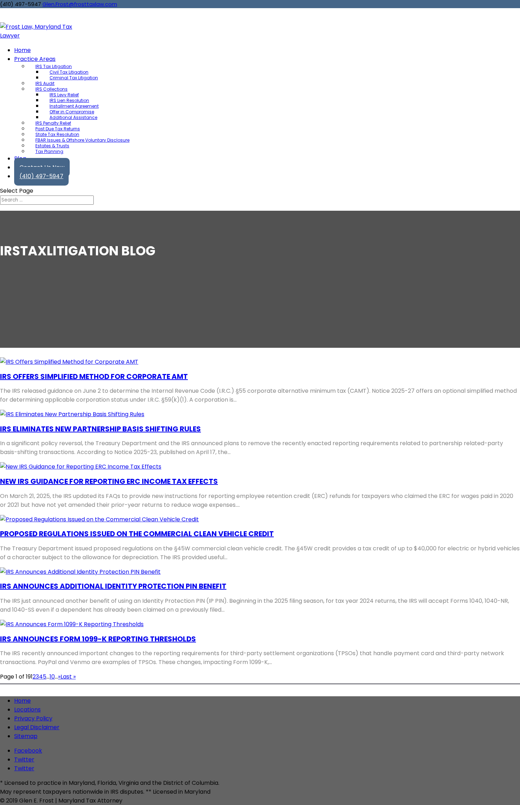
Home (22, 701)
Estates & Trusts (52, 146)
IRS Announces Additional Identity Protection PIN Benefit (113, 586)
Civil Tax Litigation (69, 72)
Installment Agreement (74, 106)
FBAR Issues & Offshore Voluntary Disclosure (82, 140)
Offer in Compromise (72, 112)
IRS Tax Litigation (53, 66)
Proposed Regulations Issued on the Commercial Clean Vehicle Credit (137, 534)
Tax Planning (49, 151)
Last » (68, 677)
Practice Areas (35, 59)
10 (52, 677)
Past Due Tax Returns (57, 129)
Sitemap (25, 736)
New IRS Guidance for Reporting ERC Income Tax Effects (109, 481)
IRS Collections (51, 89)
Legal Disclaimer (36, 727)
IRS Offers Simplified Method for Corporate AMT (94, 376)
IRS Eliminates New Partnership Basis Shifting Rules (100, 429)
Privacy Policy (33, 718)
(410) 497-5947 (41, 176)
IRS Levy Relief (64, 95)
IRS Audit (44, 83)
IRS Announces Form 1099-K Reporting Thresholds (98, 639)
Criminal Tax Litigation (74, 78)
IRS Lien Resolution (69, 100)
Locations (27, 709)
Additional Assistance (73, 117)
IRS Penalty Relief (53, 123)
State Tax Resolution (57, 134)
